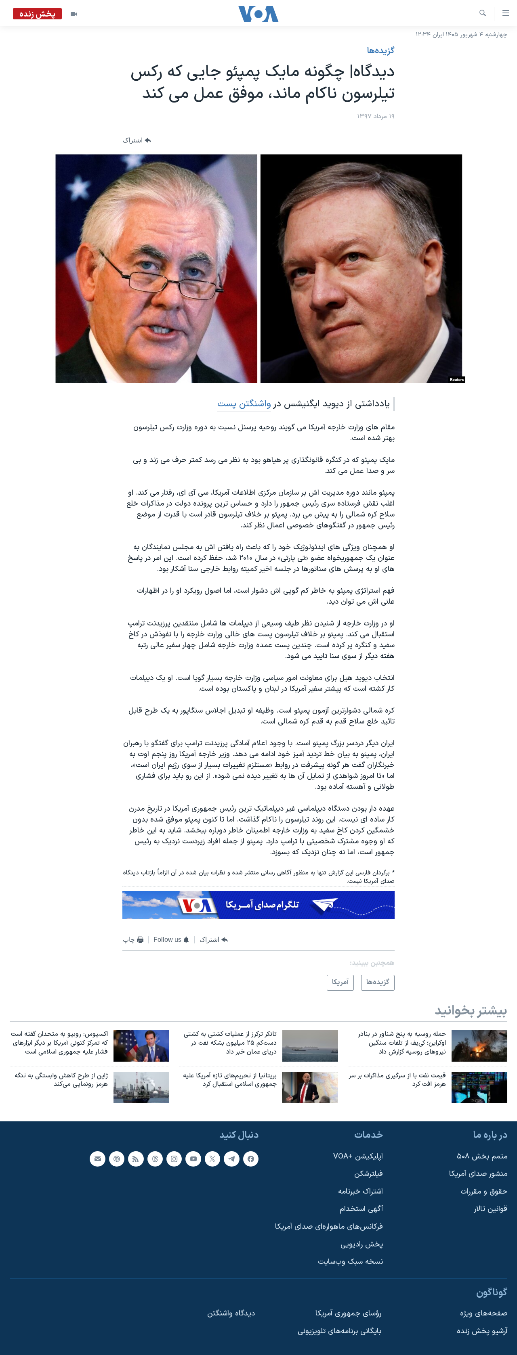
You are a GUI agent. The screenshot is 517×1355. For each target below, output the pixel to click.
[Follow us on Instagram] (174, 1159)
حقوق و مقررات (483, 1191)
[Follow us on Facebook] (250, 1159)
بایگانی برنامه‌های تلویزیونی (339, 1331)
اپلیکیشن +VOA (358, 1156)
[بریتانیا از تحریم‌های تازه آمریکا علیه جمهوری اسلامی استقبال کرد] (310, 1087)
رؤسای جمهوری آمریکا (348, 1314)
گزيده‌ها (381, 51)
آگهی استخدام (361, 1209)
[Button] (137, 140)
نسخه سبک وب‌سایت (350, 1262)
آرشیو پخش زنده (482, 1331)
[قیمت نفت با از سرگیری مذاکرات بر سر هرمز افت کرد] (479, 1087)
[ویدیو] (74, 14)
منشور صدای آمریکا (478, 1174)
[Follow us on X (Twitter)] (212, 1159)
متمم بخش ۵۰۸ (482, 1156)
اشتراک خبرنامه (360, 1191)
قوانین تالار (490, 1209)
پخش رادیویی (361, 1244)
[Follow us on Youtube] (193, 1159)
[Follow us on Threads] (155, 1159)
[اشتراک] (97, 1159)
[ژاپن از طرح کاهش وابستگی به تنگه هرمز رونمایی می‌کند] (141, 1087)
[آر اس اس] (135, 1159)
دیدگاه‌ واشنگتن (231, 1314)
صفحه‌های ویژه (483, 1314)
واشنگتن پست (244, 404)
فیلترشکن (368, 1174)
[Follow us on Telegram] (231, 1159)
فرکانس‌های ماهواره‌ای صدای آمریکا (329, 1226)
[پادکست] (116, 1159)
